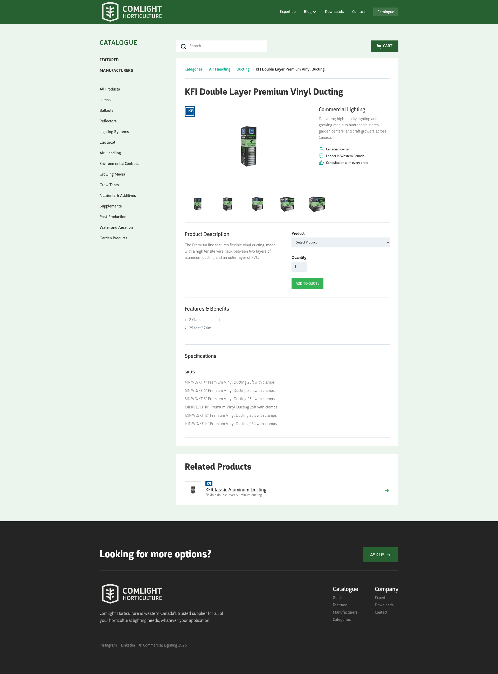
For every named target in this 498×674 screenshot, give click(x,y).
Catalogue (385, 12)
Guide (338, 598)
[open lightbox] (247, 143)
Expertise (288, 12)
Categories (194, 69)
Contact (358, 12)
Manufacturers (345, 612)
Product (298, 234)
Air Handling (219, 69)
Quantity (299, 258)
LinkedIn (128, 645)
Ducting (243, 69)
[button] (310, 12)
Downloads (334, 12)
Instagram (108, 645)
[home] (132, 12)
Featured (340, 605)
